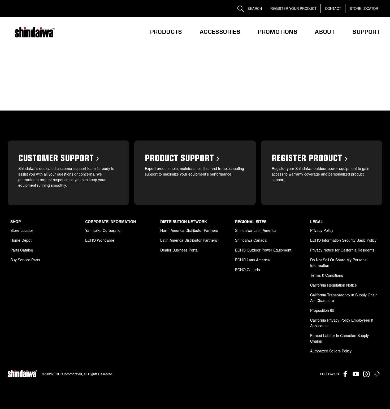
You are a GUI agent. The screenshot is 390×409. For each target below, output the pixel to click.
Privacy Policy (321, 230)
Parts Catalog (21, 250)
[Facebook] (345, 374)
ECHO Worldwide (99, 240)
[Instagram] (366, 374)
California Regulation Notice (333, 285)
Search (254, 8)
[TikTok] (377, 374)
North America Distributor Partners (189, 230)
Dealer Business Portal (179, 250)
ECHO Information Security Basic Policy (343, 240)
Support (366, 32)
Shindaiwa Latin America (255, 230)
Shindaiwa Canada (251, 240)
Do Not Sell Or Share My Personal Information (338, 262)
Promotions (277, 32)
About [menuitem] (325, 32)
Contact (333, 8)
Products (166, 32)
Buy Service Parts (25, 259)
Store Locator (364, 8)
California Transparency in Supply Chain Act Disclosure (344, 297)
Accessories (220, 32)
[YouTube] (355, 374)
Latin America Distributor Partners (188, 240)
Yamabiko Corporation (104, 230)
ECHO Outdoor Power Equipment (263, 250)
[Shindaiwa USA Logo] (34, 32)
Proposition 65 (322, 310)
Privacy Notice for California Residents (342, 250)
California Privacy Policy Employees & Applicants (341, 322)
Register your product (293, 8)
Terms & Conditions (326, 275)
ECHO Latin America (252, 259)
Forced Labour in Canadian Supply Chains (339, 338)
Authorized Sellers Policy (331, 350)
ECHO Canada (247, 269)
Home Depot (21, 240)
